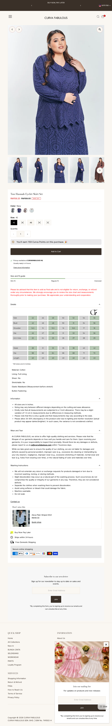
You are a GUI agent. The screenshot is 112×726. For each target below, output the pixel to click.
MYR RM (105, 5)
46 (31, 222)
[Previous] (32, 5)
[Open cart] (102, 16)
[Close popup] (106, 644)
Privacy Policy (13, 697)
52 (49, 222)
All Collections (14, 642)
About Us (61, 638)
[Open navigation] (10, 16)
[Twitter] (20, 710)
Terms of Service (15, 693)
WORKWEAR (13, 657)
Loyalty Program (14, 665)
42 (14, 222)
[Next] (80, 5)
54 (40, 222)
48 (23, 222)
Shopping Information (17, 678)
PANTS (11, 661)
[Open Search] (98, 16)
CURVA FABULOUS (32, 717)
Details (13, 304)
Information (15, 398)
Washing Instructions (19, 465)
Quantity (14, 229)
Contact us (15, 501)
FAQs (10, 686)
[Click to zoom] (100, 29)
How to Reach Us (15, 690)
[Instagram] (12, 710)
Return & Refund (15, 682)
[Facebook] (9, 710)
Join (56, 599)
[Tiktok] (16, 710)
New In (11, 646)
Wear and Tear (17, 430)
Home (10, 638)
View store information (21, 267)
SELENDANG (13, 653)
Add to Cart (56, 251)
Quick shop (36, 522)
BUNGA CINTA (14, 650)
